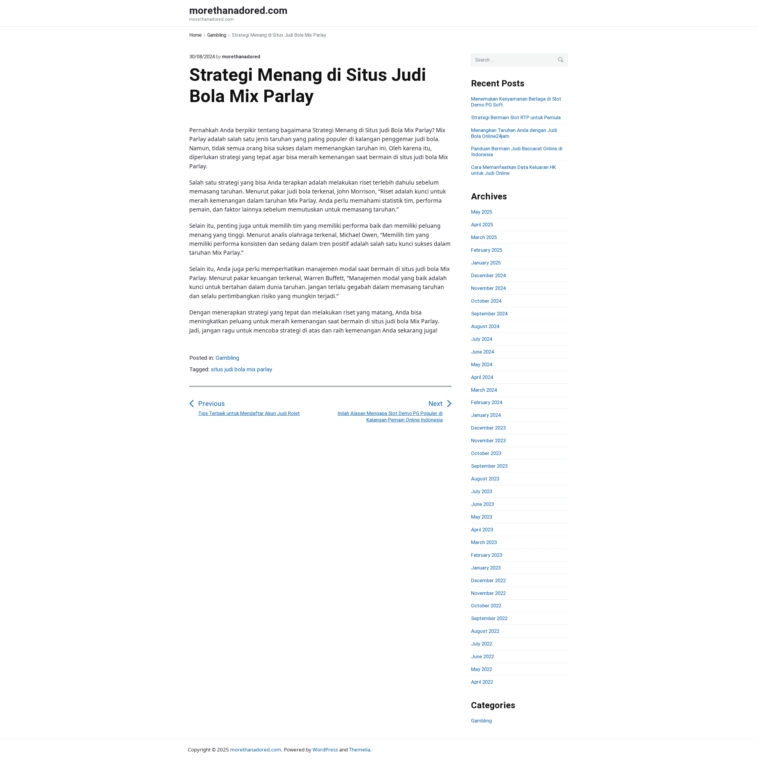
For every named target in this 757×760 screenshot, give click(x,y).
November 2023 (488, 440)
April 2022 (482, 682)
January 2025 (486, 263)
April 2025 (482, 224)
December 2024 (488, 275)
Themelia (359, 749)
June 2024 (482, 352)
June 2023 (482, 504)
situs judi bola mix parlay (241, 369)
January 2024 (486, 415)
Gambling (227, 357)
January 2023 (486, 568)
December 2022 (488, 580)
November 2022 (488, 593)
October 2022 (486, 606)
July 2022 (481, 644)
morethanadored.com (255, 749)
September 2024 (489, 314)
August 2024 (485, 326)
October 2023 (486, 453)
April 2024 (482, 377)
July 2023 (481, 491)
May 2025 (481, 212)
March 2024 (484, 390)
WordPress (325, 749)
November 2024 (488, 288)
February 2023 (486, 555)
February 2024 (486, 402)
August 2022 (485, 631)
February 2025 (486, 250)
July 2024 (481, 339)
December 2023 (488, 428)
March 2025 (484, 237)
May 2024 (481, 364)
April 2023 (482, 530)
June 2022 (482, 656)
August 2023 (485, 479)
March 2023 (484, 542)
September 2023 (489, 466)
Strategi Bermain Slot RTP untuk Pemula (516, 117)
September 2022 (489, 618)
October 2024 (486, 301)
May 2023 (481, 517)
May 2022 (481, 669)
